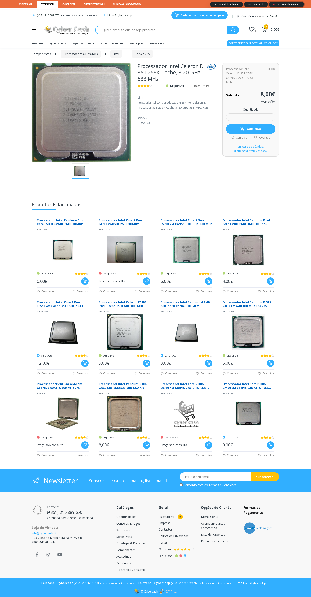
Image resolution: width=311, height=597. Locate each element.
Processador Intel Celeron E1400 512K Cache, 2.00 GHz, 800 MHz (123, 304)
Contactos (166, 529)
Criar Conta (249, 16)
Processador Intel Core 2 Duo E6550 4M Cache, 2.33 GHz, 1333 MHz (60, 304)
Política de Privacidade (174, 536)
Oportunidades (126, 517)
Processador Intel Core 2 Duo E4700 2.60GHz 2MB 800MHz (120, 222)
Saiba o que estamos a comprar (202, 15)
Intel (116, 54)
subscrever (264, 477)
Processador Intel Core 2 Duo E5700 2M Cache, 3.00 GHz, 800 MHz (186, 222)
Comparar (242, 137)
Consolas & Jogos (128, 524)
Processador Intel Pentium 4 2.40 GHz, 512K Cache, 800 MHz (185, 304)
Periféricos (123, 563)
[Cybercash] (136, 591)
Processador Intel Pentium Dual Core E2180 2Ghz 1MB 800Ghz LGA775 (246, 222)
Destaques (136, 43)
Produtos (37, 43)
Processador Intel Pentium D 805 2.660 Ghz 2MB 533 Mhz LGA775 (123, 386)
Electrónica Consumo (130, 570)
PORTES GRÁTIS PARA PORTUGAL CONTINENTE (253, 43)
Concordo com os (210, 485)
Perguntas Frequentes (216, 541)
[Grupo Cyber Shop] (168, 591)
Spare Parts (124, 537)
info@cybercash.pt (121, 15)
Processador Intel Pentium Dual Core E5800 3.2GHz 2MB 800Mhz (60, 222)
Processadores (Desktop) (80, 54)
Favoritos (264, 137)
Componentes (41, 54)
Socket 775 (142, 54)
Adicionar (253, 129)
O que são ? (176, 549)
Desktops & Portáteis (130, 543)
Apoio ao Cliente (83, 43)
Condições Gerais (112, 43)
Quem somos (58, 43)
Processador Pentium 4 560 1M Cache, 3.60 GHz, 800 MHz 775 (60, 386)
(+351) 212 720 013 (182, 583)
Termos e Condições (223, 485)
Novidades (157, 43)
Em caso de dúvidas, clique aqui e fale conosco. (250, 149)
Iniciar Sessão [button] (270, 16)
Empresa (165, 523)
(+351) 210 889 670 (48, 15)
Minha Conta (209, 517)
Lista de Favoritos (213, 534)
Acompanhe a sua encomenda (213, 526)
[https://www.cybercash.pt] (66, 30)
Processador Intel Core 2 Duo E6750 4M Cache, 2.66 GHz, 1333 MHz (183, 386)
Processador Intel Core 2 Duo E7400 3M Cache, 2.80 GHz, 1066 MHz (245, 386)
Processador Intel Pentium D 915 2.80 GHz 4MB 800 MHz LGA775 (247, 304)
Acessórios (123, 556)
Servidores (123, 530)
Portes (163, 543)
